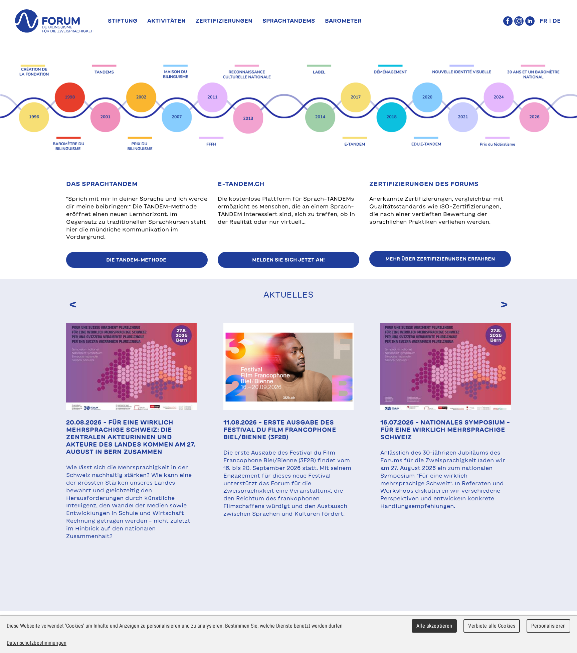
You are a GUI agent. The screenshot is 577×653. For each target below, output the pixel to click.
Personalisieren (548, 626)
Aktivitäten (166, 20)
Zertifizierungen (224, 20)
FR (543, 20)
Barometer (343, 20)
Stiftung (122, 20)
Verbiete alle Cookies (491, 626)
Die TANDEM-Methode (137, 260)
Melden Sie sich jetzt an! (288, 260)
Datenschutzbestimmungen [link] (36, 643)
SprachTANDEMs (288, 20)
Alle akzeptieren (434, 626)
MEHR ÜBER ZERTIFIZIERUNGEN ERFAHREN (440, 259)
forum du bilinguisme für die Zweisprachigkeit (54, 21)
